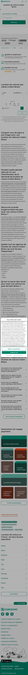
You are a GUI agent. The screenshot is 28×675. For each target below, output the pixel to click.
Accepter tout (14, 352)
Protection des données (17, 355)
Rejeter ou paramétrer (14, 349)
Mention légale (9, 355)
